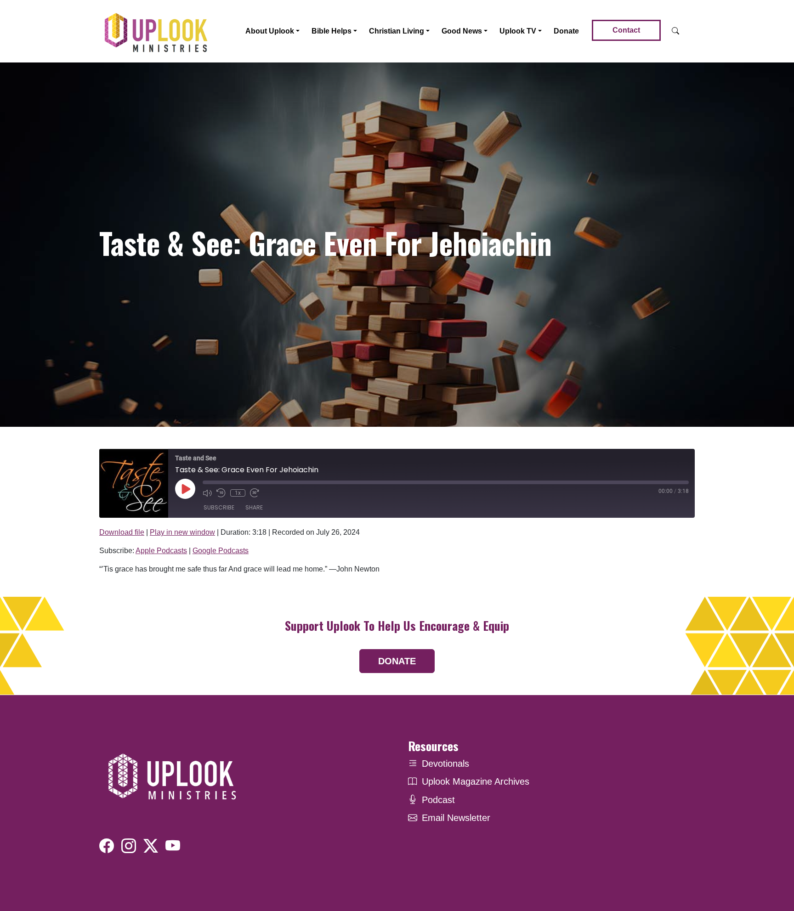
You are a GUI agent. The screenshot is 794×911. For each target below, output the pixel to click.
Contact (626, 30)
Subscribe (219, 507)
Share (254, 507)
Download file (121, 532)
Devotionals (445, 763)
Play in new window (182, 532)
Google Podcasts (221, 551)
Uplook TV (517, 31)
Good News (462, 31)
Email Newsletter (456, 818)
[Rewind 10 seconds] (221, 493)
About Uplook (269, 31)
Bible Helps (332, 31)
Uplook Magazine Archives (475, 781)
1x (238, 493)
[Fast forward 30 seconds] (254, 493)
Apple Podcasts (161, 551)
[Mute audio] (207, 493)
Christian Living (396, 31)
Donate (566, 31)
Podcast (438, 800)
